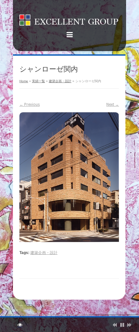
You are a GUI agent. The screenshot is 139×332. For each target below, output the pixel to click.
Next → (112, 104)
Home (23, 81)
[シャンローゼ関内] (69, 177)
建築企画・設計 (60, 81)
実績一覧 (38, 81)
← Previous (29, 104)
